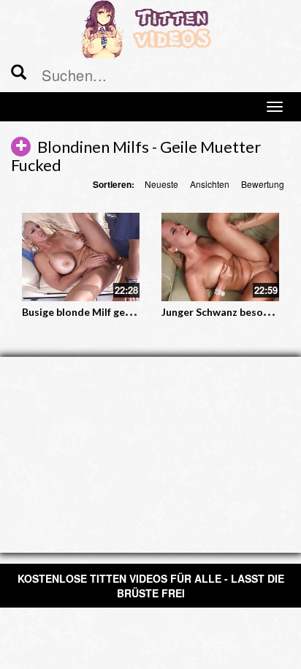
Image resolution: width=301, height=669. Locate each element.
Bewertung (262, 184)
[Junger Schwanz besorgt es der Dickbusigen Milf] (220, 257)
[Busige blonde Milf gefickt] (81, 257)
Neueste (161, 184)
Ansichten (209, 184)
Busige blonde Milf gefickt (84, 312)
